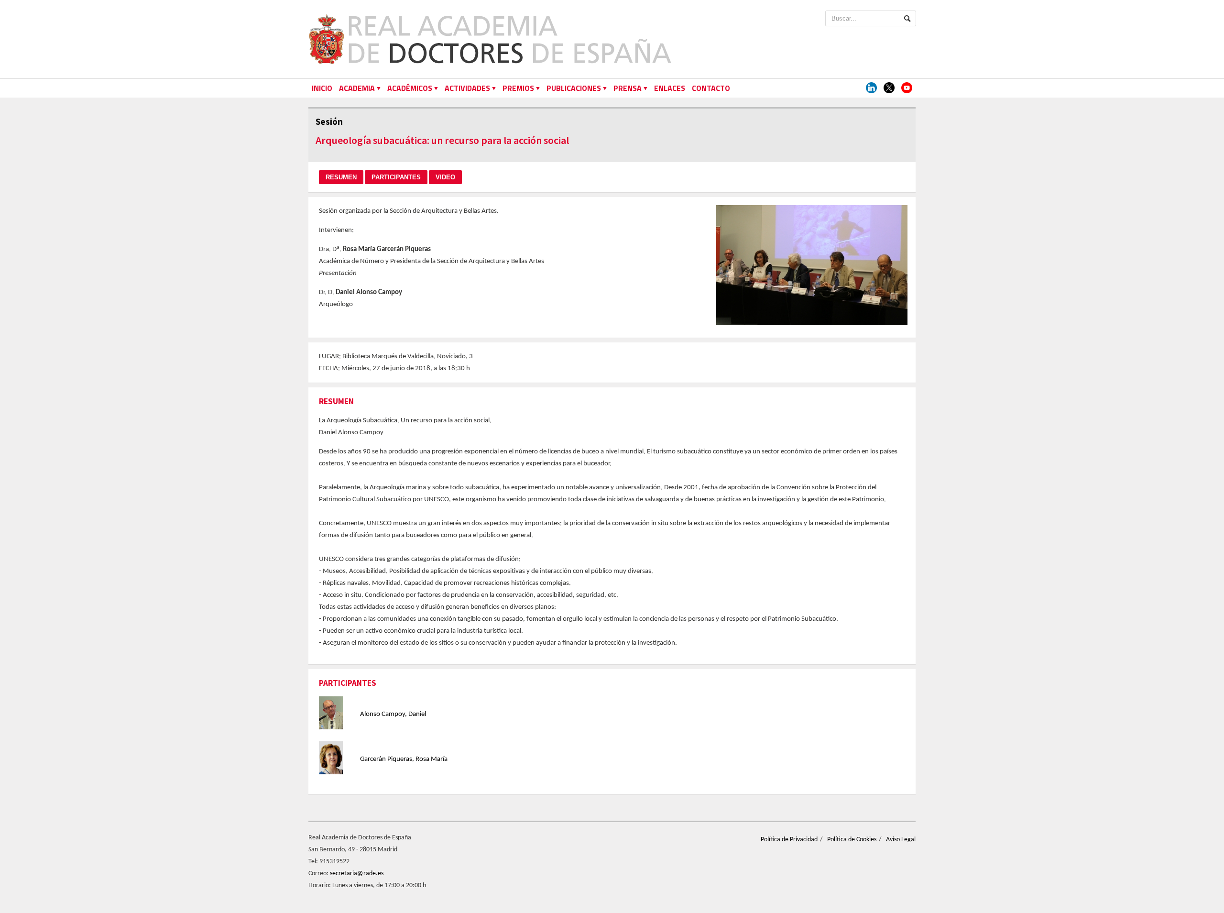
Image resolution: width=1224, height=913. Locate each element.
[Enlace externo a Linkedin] (871, 88)
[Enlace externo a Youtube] (907, 88)
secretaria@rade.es (356, 873)
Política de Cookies (851, 839)
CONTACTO (711, 88)
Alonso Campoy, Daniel (393, 714)
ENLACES (669, 88)
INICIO (322, 88)
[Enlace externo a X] (889, 88)
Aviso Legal (901, 839)
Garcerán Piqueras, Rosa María (404, 759)
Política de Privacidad (789, 839)
